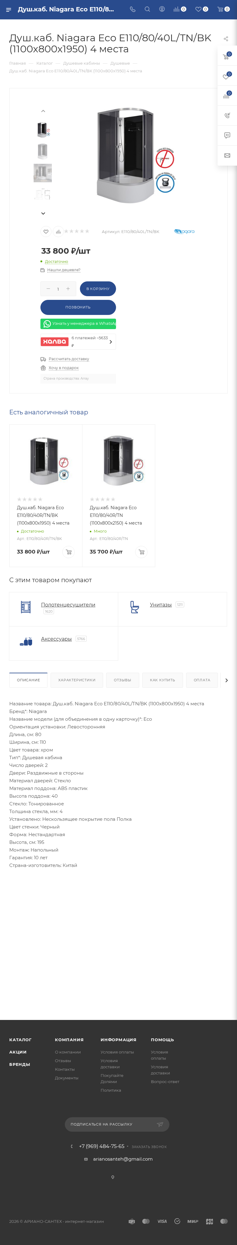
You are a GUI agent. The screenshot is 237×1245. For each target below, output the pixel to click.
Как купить (162, 680)
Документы (66, 1077)
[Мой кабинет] (162, 10)
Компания (69, 1039)
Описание (28, 680)
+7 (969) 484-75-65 (101, 1146)
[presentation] (43, 110)
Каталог (20, 1039)
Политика (111, 1090)
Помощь (162, 1039)
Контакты (65, 1069)
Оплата (202, 680)
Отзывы (122, 680)
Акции (18, 1052)
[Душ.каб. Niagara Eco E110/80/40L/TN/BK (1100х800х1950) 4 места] (129, 155)
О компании (68, 1052)
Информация (119, 1039)
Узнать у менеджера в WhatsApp (84, 323)
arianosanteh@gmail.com (123, 1159)
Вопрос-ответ (165, 1081)
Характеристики (76, 680)
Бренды (19, 1064)
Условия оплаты (117, 1052)
